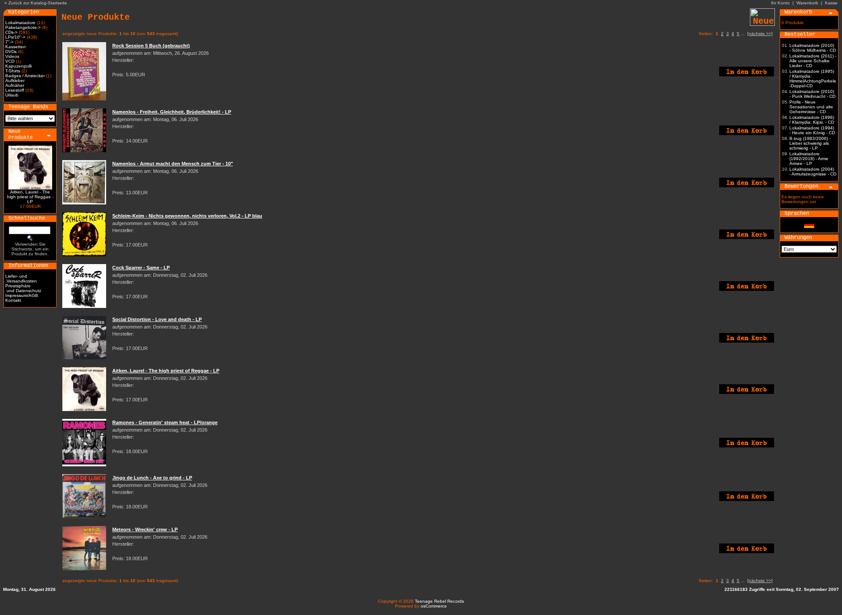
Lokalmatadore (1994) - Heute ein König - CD (812, 130)
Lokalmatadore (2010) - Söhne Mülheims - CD (812, 48)
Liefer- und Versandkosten (21, 278)
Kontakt (13, 300)
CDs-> (11, 32)
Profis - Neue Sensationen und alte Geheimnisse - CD (811, 107)
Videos (12, 56)
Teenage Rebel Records (439, 601)
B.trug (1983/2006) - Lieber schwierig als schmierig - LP (810, 143)
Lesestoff (14, 90)
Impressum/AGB (21, 295)
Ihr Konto (780, 2)
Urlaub (11, 95)
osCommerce (434, 606)
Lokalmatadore (20, 22)
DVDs (11, 51)
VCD (9, 61)
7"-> (9, 41)
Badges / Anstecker (25, 75)
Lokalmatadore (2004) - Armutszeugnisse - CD (812, 171)
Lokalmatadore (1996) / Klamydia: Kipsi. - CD (811, 120)
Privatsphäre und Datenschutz (23, 288)
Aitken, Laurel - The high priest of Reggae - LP (30, 197)
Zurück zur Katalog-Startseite (37, 2)
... (743, 33)
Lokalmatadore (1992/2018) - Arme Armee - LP (808, 158)
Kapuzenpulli (18, 66)
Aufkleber (15, 80)
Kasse (831, 2)
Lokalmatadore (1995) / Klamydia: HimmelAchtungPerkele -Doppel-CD (812, 78)
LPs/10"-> (15, 37)
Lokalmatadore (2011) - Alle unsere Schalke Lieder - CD (812, 61)
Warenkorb (807, 2)
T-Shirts (12, 70)
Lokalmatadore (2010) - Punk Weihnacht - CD (812, 94)
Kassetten (15, 46)
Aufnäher (14, 85)
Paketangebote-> (23, 27)
